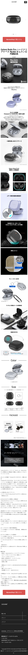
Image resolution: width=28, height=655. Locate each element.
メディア (4, 622)
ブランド (4, 617)
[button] (2, 20)
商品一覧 (4, 613)
